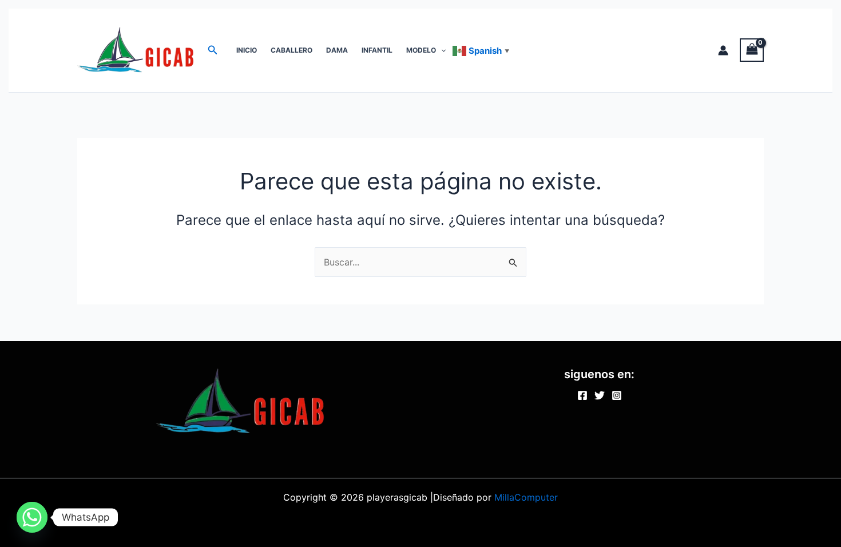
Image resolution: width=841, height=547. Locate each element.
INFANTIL (377, 50)
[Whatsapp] (32, 517)
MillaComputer (526, 497)
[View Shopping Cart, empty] (752, 50)
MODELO (421, 50)
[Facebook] (582, 395)
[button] (213, 50)
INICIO (246, 50)
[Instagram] (617, 395)
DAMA (337, 50)
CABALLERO (291, 50)
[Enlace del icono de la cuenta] (723, 50)
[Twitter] (599, 395)
